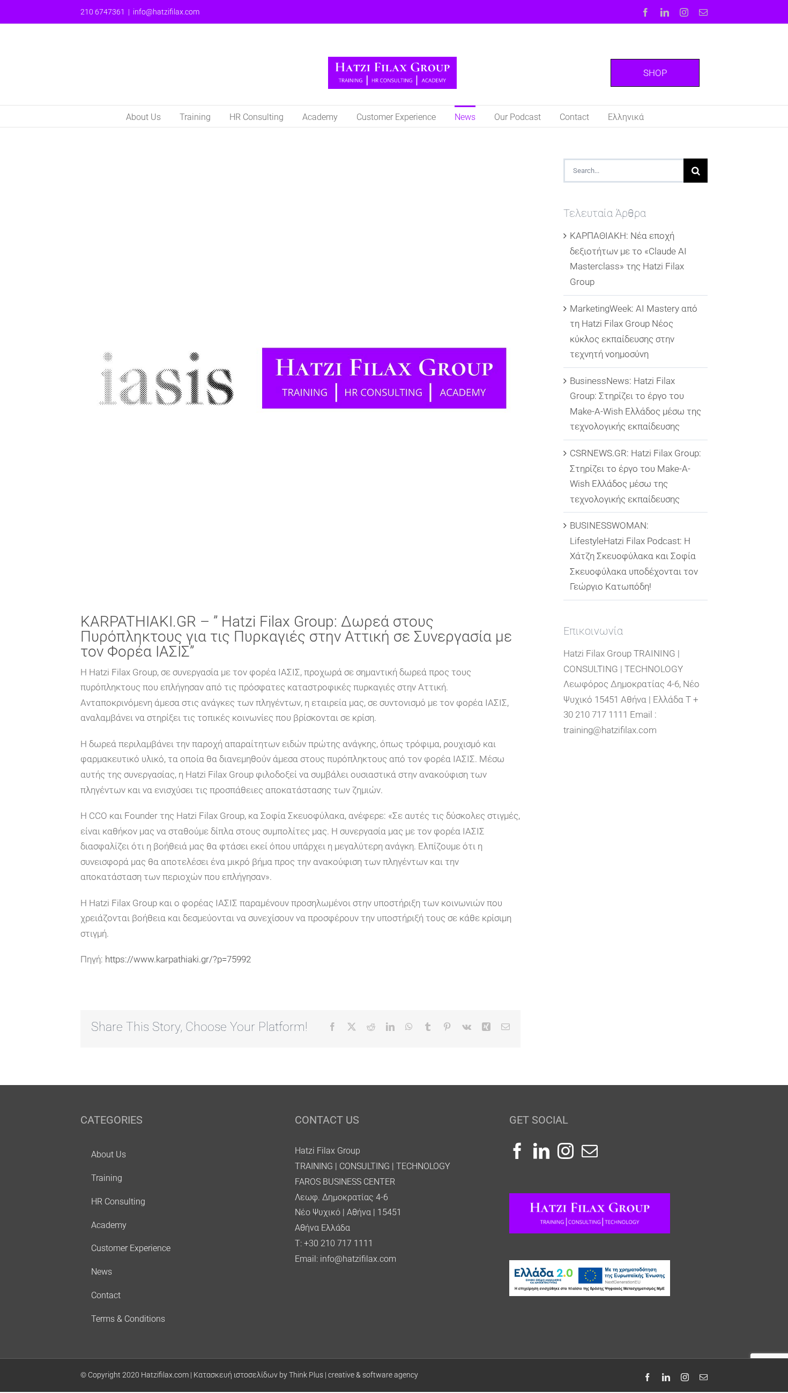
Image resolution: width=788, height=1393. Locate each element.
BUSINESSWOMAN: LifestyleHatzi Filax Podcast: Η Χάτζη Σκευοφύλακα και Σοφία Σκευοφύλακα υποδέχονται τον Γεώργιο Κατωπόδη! (634, 556)
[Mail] (590, 1151)
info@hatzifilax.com (166, 11)
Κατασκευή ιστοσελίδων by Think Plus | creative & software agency (306, 1375)
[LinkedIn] (541, 1151)
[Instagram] (565, 1151)
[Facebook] (517, 1151)
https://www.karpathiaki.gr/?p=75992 (178, 959)
